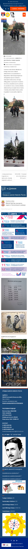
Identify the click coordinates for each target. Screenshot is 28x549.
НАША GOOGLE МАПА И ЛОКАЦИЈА (12, 403)
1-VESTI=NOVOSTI (9, 58)
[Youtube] (5, 9)
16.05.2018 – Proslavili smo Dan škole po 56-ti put (20, 176)
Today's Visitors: (7, 498)
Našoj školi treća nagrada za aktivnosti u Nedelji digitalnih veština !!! (7, 177)
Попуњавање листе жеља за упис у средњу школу (15, 5)
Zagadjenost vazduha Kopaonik (11, 476)
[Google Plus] (8, 9)
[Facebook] (3, 9)
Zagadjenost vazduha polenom (11, 479)
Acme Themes (19, 546)
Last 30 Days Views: (8, 504)
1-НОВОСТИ (17, 58)
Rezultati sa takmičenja (10, 62)
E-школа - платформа (18, 9)
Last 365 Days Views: (8, 508)
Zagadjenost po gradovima (10, 473)
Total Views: (6, 511)
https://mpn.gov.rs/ (6, 209)
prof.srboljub (8, 56)
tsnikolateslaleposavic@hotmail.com (14, 3)
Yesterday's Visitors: (8, 501)
